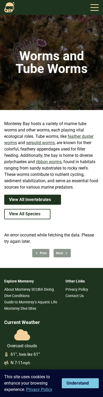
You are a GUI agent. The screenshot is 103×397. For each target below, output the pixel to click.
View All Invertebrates (30, 199)
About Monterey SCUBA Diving (29, 289)
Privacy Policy (76, 289)
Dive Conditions (17, 296)
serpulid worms (40, 142)
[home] (9, 7)
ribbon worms (49, 161)
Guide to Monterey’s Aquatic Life (30, 302)
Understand (78, 383)
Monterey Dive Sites (20, 308)
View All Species (24, 213)
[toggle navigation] (94, 7)
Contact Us (74, 296)
